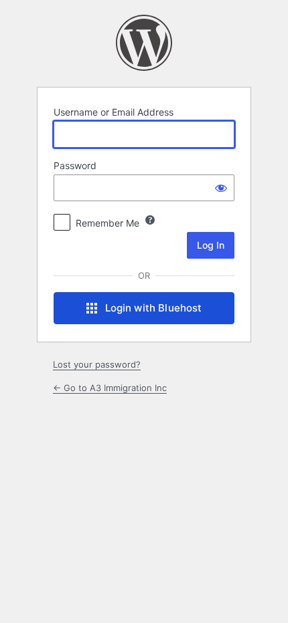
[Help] (150, 220)
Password (75, 165)
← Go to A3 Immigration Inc (110, 387)
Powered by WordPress (144, 43)
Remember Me (107, 223)
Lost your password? (97, 364)
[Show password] (221, 187)
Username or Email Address (113, 112)
